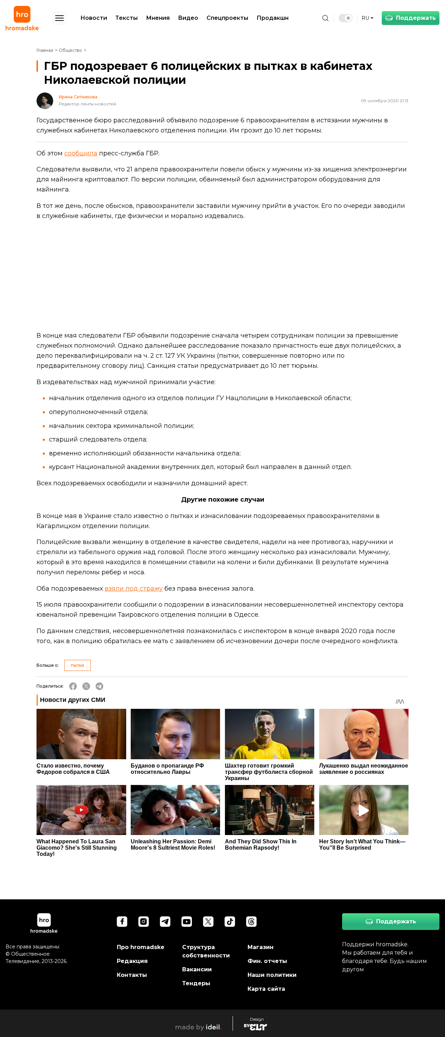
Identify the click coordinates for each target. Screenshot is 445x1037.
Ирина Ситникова (78, 97)
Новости (93, 18)
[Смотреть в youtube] (186, 921)
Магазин (261, 947)
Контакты (132, 975)
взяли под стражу (134, 588)
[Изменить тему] (346, 18)
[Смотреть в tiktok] (230, 921)
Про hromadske (140, 947)
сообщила (80, 153)
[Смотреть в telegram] (165, 921)
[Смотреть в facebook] (122, 921)
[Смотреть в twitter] (208, 921)
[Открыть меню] (59, 18)
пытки (77, 665)
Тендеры (196, 983)
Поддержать (416, 18)
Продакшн (273, 18)
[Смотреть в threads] (251, 921)
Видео (188, 18)
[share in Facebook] (73, 686)
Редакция (132, 961)
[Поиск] (325, 18)
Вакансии (197, 969)
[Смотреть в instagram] (143, 921)
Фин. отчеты (267, 961)
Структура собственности (206, 951)
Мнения (158, 18)
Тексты (126, 18)
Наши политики (272, 975)
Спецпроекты (227, 18)
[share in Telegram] (99, 686)
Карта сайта (266, 989)
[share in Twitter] (86, 686)
